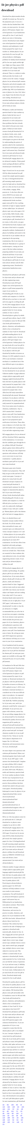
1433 (4, 1109)
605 (13, 1113)
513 (13, 1122)
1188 (4, 1120)
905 (17, 1104)
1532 (12, 1111)
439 (13, 1115)
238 (22, 1109)
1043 (8, 1106)
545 (3, 1104)
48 (21, 1104)
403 (8, 1115)
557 (13, 1109)
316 (18, 1109)
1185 (22, 1117)
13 (21, 1113)
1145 (4, 1106)
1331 (8, 1109)
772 (17, 1111)
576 (3, 1124)
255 (21, 1111)
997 (21, 1115)
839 (22, 1120)
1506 (12, 1104)
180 (17, 1115)
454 (18, 1106)
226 (17, 1117)
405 (8, 1111)
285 (3, 1113)
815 (17, 1120)
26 (22, 1122)
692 (8, 1104)
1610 (4, 1115)
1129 (4, 1117)
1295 (17, 1113)
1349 (13, 1106)
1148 (18, 1122)
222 (3, 1111)
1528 (8, 1113)
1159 (8, 1120)
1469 (4, 1122)
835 (13, 1117)
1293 (23, 1106)
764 (13, 1120)
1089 (8, 1117)
